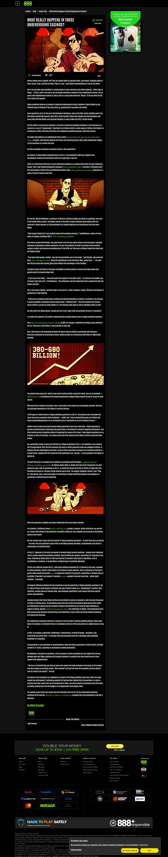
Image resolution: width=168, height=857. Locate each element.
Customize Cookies (76, 850)
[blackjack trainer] (125, 51)
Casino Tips (43, 11)
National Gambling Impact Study (45, 323)
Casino (27, 11)
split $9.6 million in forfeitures (58, 695)
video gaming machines (81, 170)
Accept (149, 850)
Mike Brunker (37, 75)
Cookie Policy (143, 845)
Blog (34, 11)
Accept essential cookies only (130, 850)
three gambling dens (72, 167)
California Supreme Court (56, 609)
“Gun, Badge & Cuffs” (41, 260)
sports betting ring (58, 529)
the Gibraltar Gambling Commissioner (124, 835)
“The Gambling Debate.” (63, 237)
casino (64, 576)
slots (53, 573)
